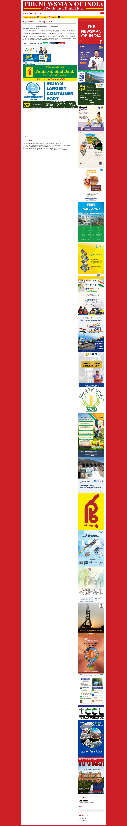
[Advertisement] (49, 122)
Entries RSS (83, 818)
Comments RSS (83, 820)
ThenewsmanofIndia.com (41, 26)
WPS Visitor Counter (89, 802)
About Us (26, 17)
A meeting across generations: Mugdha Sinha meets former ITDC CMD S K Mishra (42, 149)
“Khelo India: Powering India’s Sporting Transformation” (36, 146)
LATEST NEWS (54, 26)
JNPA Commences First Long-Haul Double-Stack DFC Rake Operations (39, 148)
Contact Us (33, 17)
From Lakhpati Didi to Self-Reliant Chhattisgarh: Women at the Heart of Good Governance (44, 145)
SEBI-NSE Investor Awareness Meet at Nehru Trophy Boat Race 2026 (39, 143)
